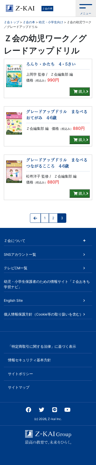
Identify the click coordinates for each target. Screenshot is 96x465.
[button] (86, 8)
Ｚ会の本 (47, 8)
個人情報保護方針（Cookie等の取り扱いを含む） (43, 314)
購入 (82, 91)
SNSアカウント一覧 (20, 254)
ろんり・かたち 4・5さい (51, 64)
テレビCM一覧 (15, 268)
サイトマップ (18, 387)
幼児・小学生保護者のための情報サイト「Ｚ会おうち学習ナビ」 (47, 284)
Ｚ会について (14, 241)
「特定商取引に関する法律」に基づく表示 (42, 346)
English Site (13, 300)
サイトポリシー (20, 374)
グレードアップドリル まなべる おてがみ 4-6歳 (58, 115)
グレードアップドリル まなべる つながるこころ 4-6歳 (58, 163)
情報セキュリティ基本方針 (29, 360)
